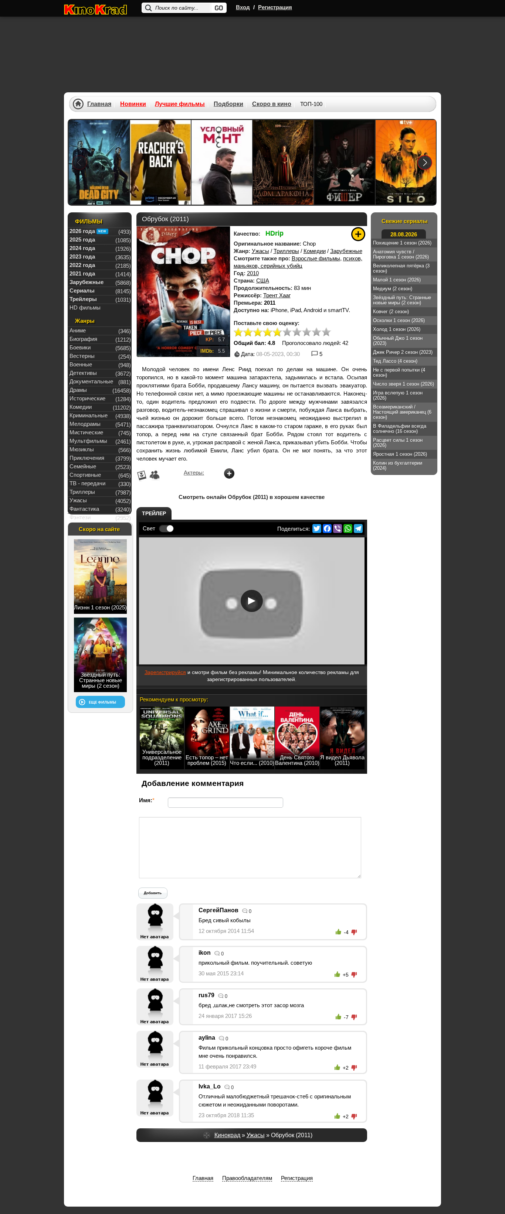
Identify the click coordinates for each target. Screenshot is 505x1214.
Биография (83, 339)
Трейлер (154, 513)
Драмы (78, 390)
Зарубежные (346, 251)
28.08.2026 (403, 234)
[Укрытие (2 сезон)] (406, 162)
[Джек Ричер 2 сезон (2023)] (160, 162)
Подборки (228, 104)
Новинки (133, 104)
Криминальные (89, 415)
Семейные (83, 466)
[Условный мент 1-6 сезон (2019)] (222, 162)
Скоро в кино (271, 104)
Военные (81, 364)
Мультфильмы (88, 441)
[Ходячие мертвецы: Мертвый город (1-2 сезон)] (99, 162)
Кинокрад (227, 1135)
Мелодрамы (85, 424)
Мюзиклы (82, 449)
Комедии (315, 251)
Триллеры (286, 251)
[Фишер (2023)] (344, 162)
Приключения (87, 458)
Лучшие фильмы (180, 104)
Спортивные (85, 475)
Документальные (91, 381)
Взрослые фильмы (316, 258)
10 (326, 333)
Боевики (80, 347)
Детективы (83, 373)
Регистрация (275, 7)
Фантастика (84, 509)
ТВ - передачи (87, 483)
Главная (99, 104)
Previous (79, 162)
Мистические (86, 432)
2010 (253, 273)
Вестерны (82, 356)
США (262, 280)
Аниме (78, 330)
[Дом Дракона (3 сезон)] (283, 162)
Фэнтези (80, 517)
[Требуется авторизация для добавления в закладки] (358, 234)
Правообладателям (247, 1178)
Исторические (87, 398)
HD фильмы (85, 307)
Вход (243, 7)
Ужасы (260, 251)
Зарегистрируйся (165, 672)
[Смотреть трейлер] (252, 601)
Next (425, 162)
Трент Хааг (277, 295)
